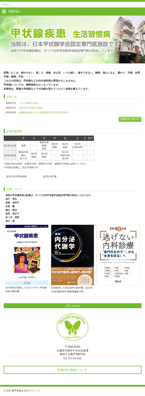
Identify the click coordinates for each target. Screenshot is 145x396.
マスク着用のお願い (29, 103)
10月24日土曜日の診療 (30, 108)
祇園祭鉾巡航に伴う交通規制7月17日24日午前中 (44, 112)
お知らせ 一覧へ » (130, 119)
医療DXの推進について (72, 369)
